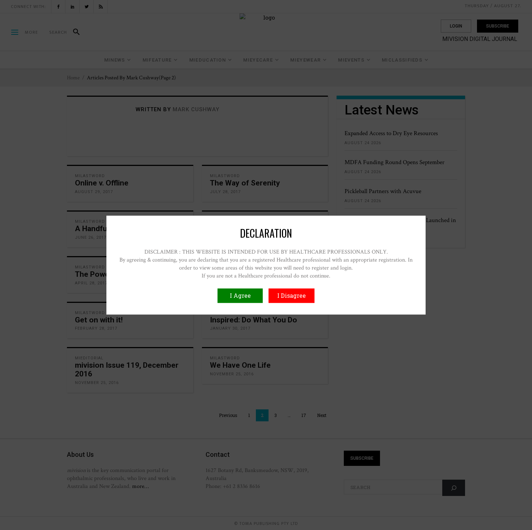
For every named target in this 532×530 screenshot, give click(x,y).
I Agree (240, 295)
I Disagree (291, 295)
